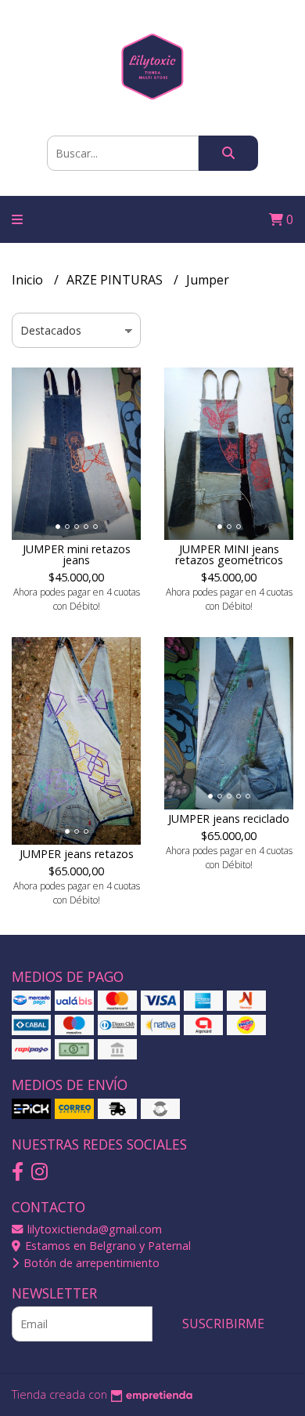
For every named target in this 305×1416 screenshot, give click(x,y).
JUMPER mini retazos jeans (77, 554)
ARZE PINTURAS (116, 279)
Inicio (29, 279)
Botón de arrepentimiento (90, 1262)
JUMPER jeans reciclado (228, 818)
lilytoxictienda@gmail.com (93, 1229)
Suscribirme (223, 1323)
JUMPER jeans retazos (77, 853)
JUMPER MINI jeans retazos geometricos (229, 554)
